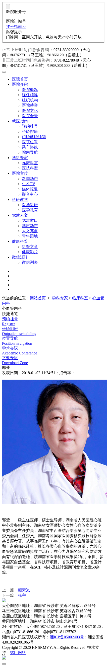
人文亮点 (30, 231)
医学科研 (30, 205)
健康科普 (20, 241)
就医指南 (20, 121)
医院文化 (30, 110)
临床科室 (30, 163)
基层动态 (30, 226)
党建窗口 (30, 220)
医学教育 (30, 210)
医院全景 (30, 116)
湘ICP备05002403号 (67, 637)
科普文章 (30, 247)
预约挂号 (30, 126)
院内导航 (30, 152)
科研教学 (20, 199)
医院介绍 (20, 84)
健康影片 (30, 252)
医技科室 (30, 168)
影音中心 (30, 194)
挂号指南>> (16, 26)
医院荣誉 (30, 105)
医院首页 (20, 79)
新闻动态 (30, 178)
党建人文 (20, 215)
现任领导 (30, 95)
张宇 (22, 595)
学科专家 (20, 158)
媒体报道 (30, 189)
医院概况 (30, 89)
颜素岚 (24, 590)
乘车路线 (30, 147)
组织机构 (30, 100)
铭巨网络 (18, 653)
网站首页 (38, 298)
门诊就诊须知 (34, 137)
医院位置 (30, 142)
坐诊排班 (30, 131)
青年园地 (30, 236)
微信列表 (30, 262)
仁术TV (28, 184)
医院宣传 (20, 173)
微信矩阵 (20, 257)
